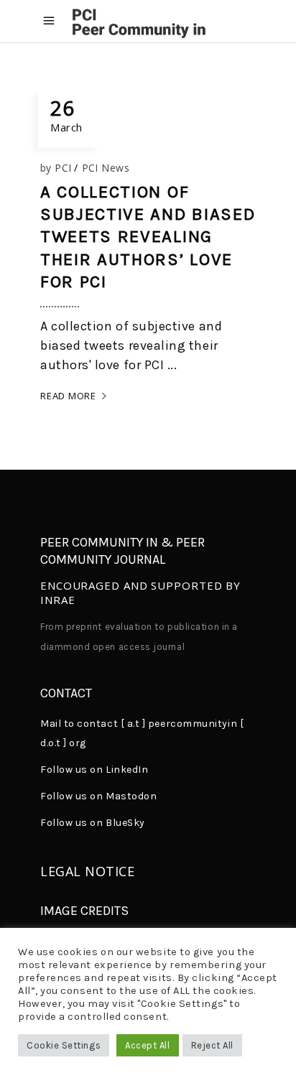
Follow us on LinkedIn (94, 769)
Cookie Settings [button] (64, 1045)
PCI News (106, 168)
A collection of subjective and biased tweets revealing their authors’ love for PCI (147, 237)
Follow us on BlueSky (92, 823)
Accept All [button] (147, 1045)
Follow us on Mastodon (98, 796)
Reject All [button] (212, 1045)
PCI (63, 168)
